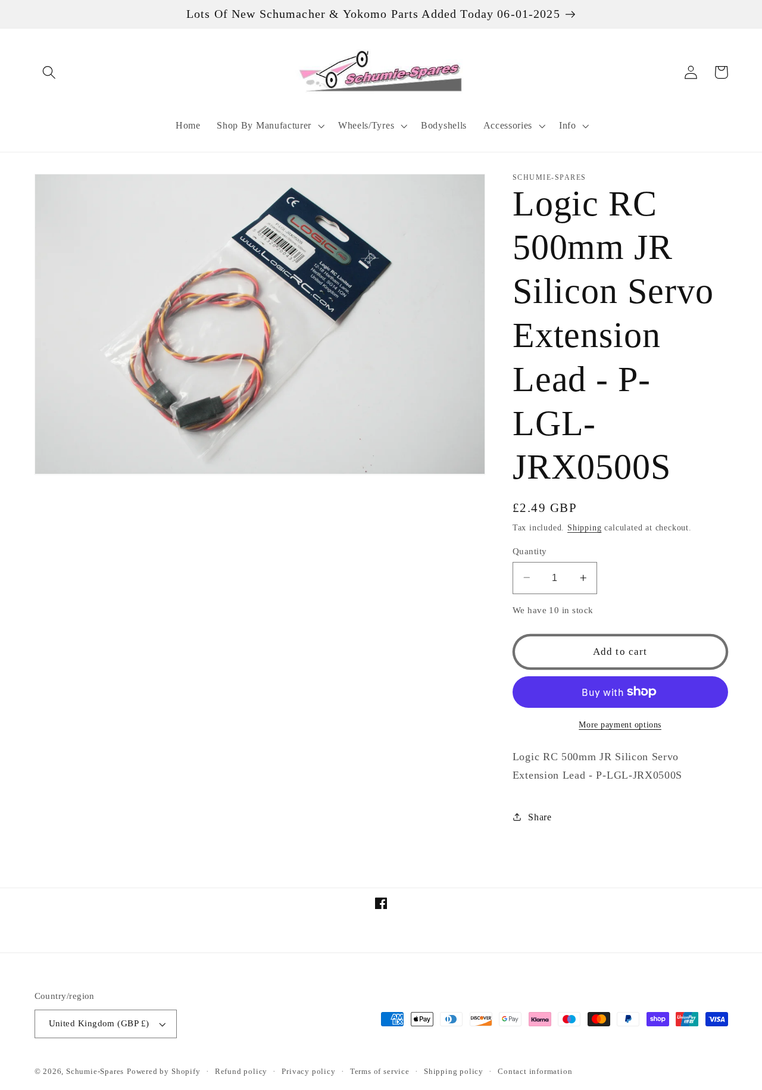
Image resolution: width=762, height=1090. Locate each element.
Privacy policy (308, 1071)
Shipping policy (453, 1071)
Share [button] (539, 817)
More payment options (620, 724)
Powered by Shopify (164, 1071)
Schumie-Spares (95, 1071)
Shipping (584, 527)
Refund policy (241, 1071)
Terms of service (380, 1071)
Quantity (530, 550)
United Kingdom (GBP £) (99, 1023)
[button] (50, 72)
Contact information (535, 1071)
